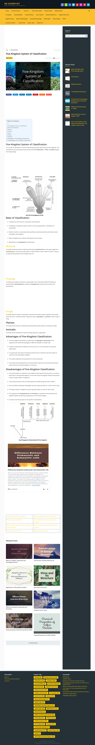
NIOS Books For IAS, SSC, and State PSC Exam (73, 681)
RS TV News (39, 724)
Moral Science (40, 711)
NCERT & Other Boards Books (44, 714)
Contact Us (40, 23)
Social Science (15, 11)
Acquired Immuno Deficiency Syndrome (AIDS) (19, 630)
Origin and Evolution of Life (14, 531)
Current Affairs (40, 683)
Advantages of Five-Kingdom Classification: (18, 138)
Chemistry (39, 680)
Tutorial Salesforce (51, 15)
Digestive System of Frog (41, 531)
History (50, 696)
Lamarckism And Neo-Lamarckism (16, 516)
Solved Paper (56, 19)
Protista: (10, 131)
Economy (39, 686)
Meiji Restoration (76, 84)
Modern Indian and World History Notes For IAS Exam (75, 686)
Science (26, 11)
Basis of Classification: (13, 127)
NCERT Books (66, 677)
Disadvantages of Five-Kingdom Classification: (19, 140)
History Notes (48, 11)
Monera (10, 246)
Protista (10, 278)
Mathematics (58, 11)
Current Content (10, 23)
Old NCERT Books (67, 679)
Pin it (36, 94)
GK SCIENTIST (12, 4)
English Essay (10, 19)
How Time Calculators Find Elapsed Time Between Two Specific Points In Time (79, 123)
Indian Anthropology (22, 19)
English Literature (41, 693)
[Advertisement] (33, 38)
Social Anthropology (36, 19)
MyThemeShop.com (44, 743)
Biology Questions (50, 677)
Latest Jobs (30, 23)
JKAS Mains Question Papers (44, 705)
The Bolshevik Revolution (78, 91)
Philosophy (47, 19)
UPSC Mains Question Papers (44, 736)
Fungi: (9, 133)
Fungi (9, 311)
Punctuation (74, 77)
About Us (6, 677)
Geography (54, 693)
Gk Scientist (14, 50)
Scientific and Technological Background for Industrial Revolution (79, 101)
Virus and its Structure (40, 587)
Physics (51, 718)
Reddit (43, 94)
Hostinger (58, 743)
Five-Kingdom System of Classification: (17, 126)
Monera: (10, 129)
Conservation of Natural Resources (44, 560)
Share (9, 94)
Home (7, 11)
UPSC (64, 19)
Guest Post (22, 23)
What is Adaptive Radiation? (14, 520)
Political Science (41, 721)
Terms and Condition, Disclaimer (12, 679)
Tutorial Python (29, 15)
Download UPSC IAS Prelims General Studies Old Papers (76, 691)
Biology (38, 677)
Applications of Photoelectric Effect (16, 587)
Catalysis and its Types (40, 610)
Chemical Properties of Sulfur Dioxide (44, 635)
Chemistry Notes (37, 11)
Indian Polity (39, 702)
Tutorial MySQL (18, 15)
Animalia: (10, 136)
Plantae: (10, 135)
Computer (9, 15)
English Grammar (64, 15)
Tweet (23, 94)
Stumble (49, 94)
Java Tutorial (39, 15)
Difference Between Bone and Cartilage (45, 516)
